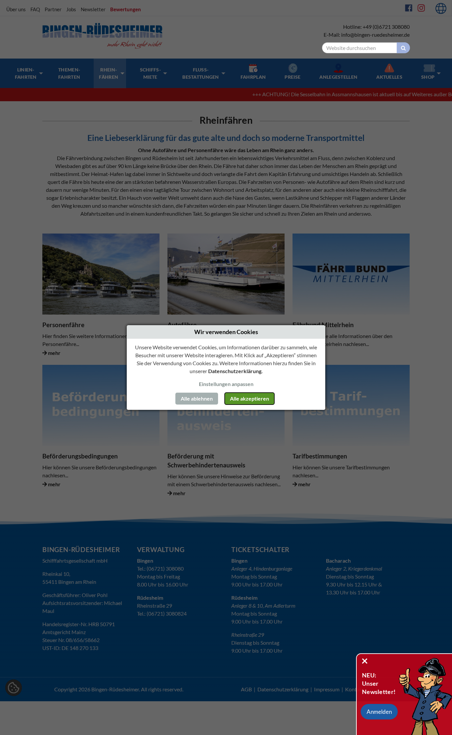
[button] (379, 712)
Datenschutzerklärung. (235, 371)
